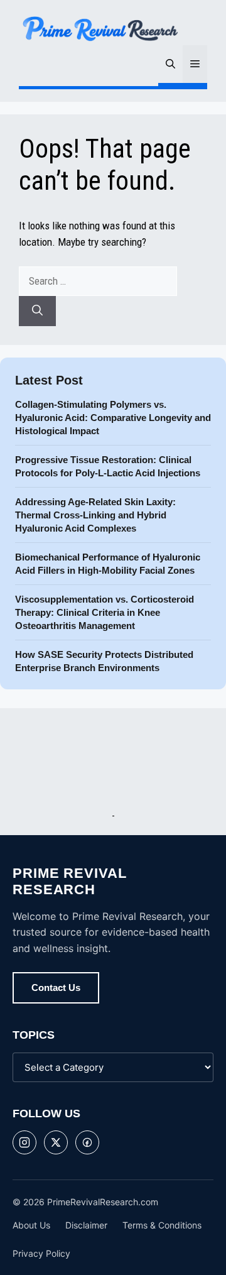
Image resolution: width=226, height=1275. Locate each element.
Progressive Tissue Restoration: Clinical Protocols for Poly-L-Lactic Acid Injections (109, 466)
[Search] (37, 311)
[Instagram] (24, 1142)
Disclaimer (86, 1225)
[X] (56, 1142)
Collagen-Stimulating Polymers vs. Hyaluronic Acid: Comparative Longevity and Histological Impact (113, 417)
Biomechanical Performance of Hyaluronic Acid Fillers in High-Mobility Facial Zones (107, 564)
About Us (31, 1225)
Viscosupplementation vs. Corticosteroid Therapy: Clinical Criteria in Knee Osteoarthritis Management (104, 612)
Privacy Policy (41, 1253)
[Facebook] (87, 1142)
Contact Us (55, 987)
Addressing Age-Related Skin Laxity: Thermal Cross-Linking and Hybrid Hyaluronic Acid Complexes (95, 515)
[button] (170, 64)
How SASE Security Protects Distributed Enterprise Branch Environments (104, 661)
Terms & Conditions (162, 1225)
